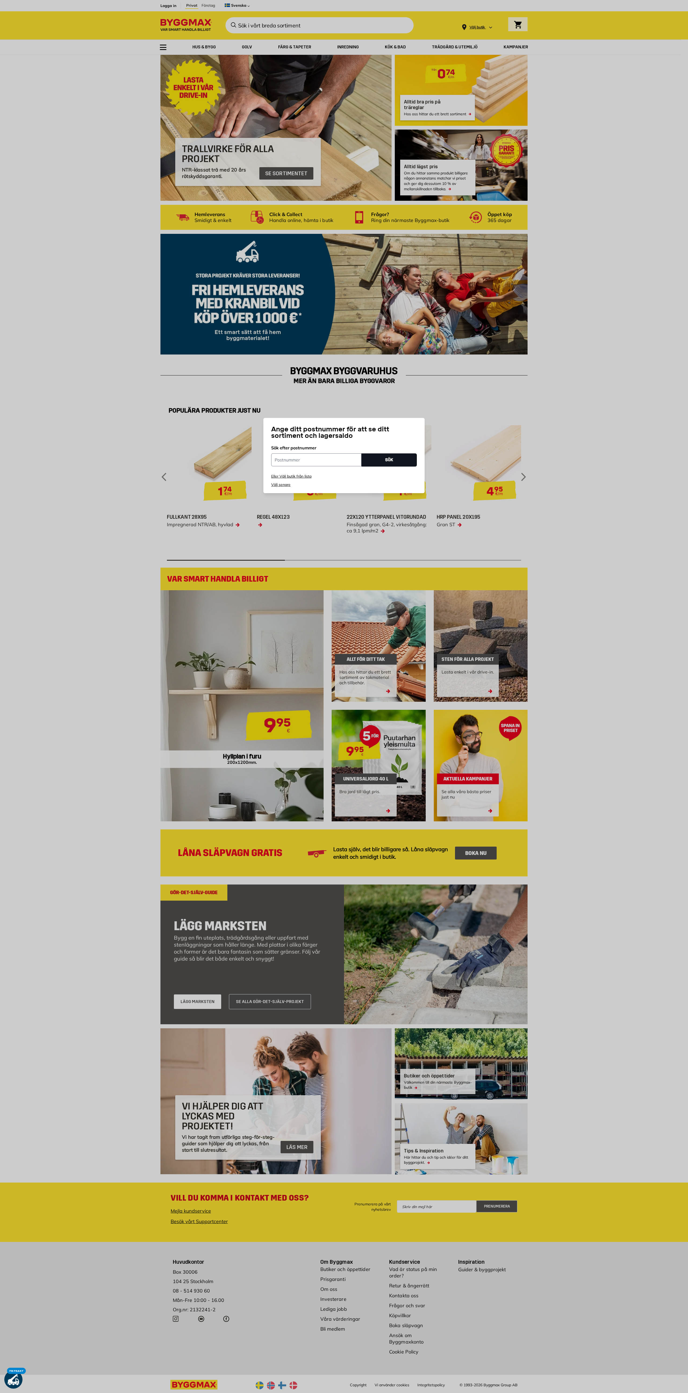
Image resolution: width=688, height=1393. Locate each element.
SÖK (389, 459)
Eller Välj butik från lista (291, 476)
